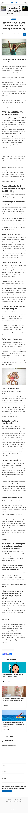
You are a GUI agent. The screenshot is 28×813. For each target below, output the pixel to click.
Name (4, 765)
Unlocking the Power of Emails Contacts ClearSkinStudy (13, 675)
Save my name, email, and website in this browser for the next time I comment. (14, 787)
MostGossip (16, 807)
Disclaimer (9, 801)
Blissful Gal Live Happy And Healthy (8, 650)
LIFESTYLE (14, 19)
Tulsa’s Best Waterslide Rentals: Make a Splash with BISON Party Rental (13, 724)
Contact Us (17, 799)
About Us (8, 799)
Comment (5, 748)
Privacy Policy (18, 801)
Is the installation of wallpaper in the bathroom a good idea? (13, 699)
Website (4, 778)
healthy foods (9, 601)
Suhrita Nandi (7, 35)
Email (4, 772)
